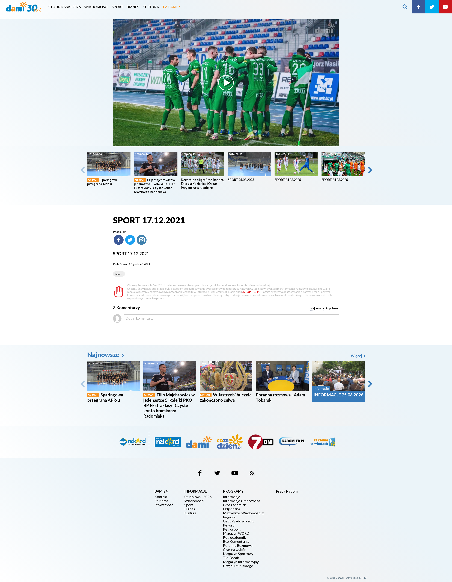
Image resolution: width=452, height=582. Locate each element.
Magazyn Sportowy (238, 554)
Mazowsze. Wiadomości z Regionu (243, 515)
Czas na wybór (234, 550)
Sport (117, 7)
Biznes (133, 7)
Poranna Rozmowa (237, 545)
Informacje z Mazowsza (241, 501)
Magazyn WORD (236, 533)
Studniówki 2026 (64, 7)
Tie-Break (231, 558)
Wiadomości (96, 7)
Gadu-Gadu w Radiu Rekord (238, 523)
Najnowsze (103, 354)
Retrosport (232, 529)
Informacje (231, 497)
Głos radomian (234, 505)
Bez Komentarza (236, 541)
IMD (364, 577)
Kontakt (161, 497)
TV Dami (169, 7)
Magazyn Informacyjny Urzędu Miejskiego (241, 564)
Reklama (161, 501)
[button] (370, 170)
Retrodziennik (234, 537)
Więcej (357, 356)
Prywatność (163, 505)
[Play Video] (226, 82)
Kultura (150, 7)
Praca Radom (287, 491)
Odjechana (231, 509)
